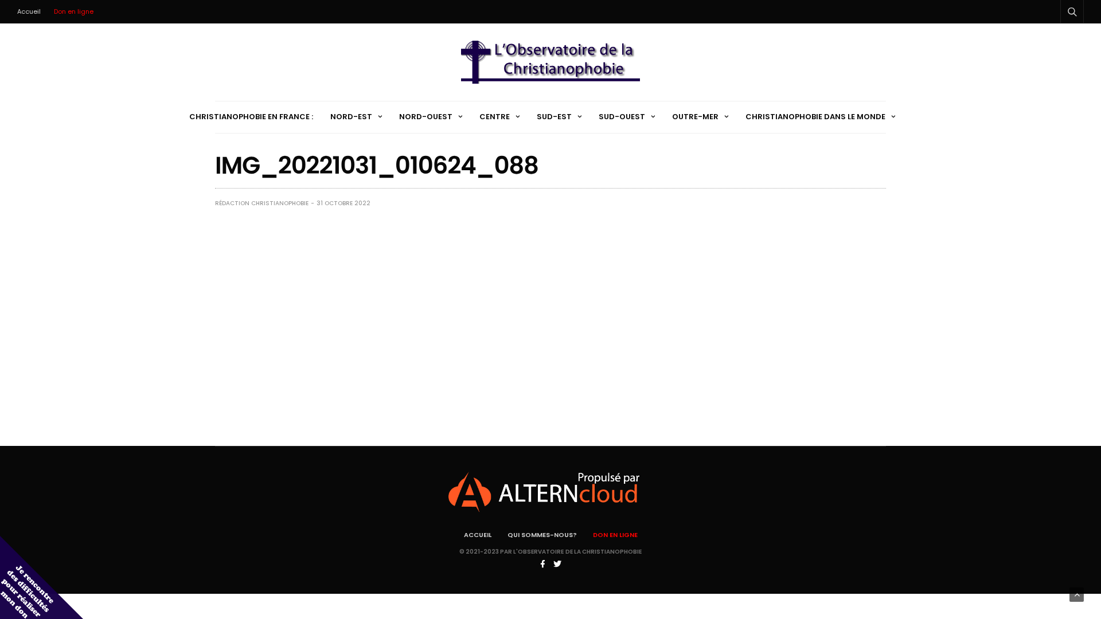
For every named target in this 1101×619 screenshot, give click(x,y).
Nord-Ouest (425, 116)
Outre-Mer (695, 116)
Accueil (29, 11)
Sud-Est (554, 116)
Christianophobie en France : (251, 116)
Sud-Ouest (622, 116)
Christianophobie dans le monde (815, 116)
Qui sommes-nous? (542, 534)
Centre (494, 116)
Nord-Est (351, 116)
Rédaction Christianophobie (262, 203)
